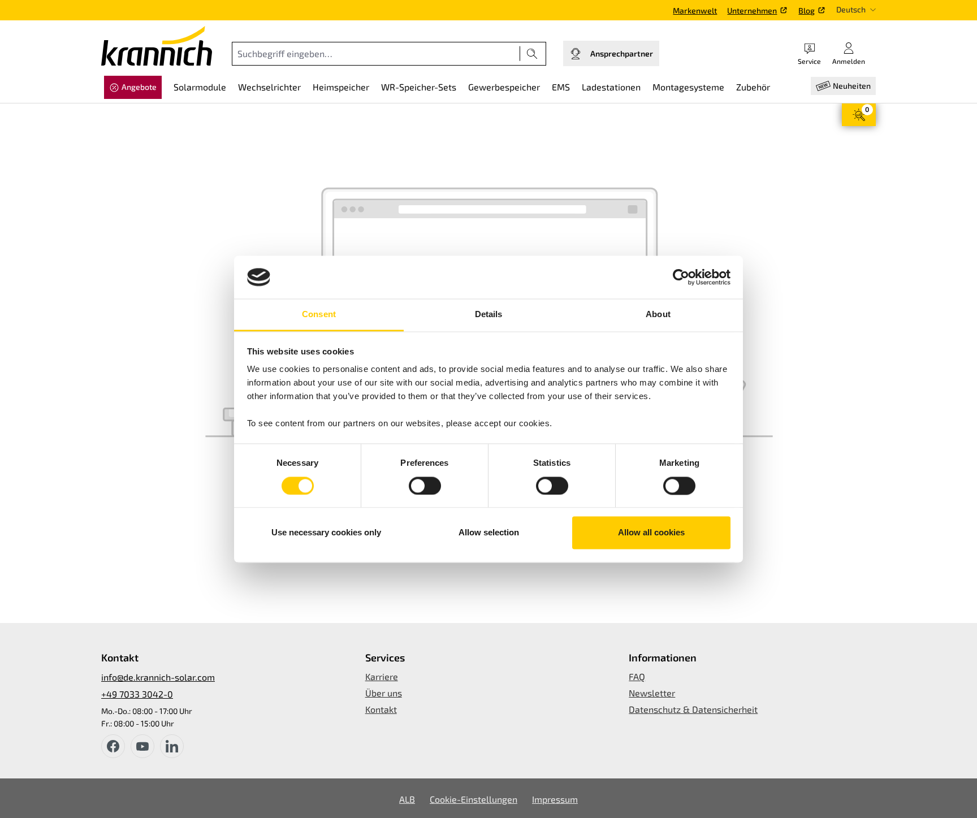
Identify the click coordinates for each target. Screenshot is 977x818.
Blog (806, 10)
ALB (407, 799)
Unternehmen (752, 10)
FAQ (637, 676)
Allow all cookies (651, 533)
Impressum (555, 799)
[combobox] (376, 53)
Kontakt (381, 709)
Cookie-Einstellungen (473, 799)
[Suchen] (532, 53)
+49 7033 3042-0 (137, 694)
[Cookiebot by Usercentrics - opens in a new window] (681, 277)
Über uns (383, 692)
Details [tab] (489, 314)
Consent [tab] (319, 314)
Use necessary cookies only (326, 533)
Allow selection (489, 533)
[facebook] (113, 746)
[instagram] (172, 746)
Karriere (381, 676)
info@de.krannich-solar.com (158, 677)
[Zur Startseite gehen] (156, 46)
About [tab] (658, 314)
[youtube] (142, 746)
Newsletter (652, 692)
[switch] (425, 486)
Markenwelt (695, 10)
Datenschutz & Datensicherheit (693, 709)
